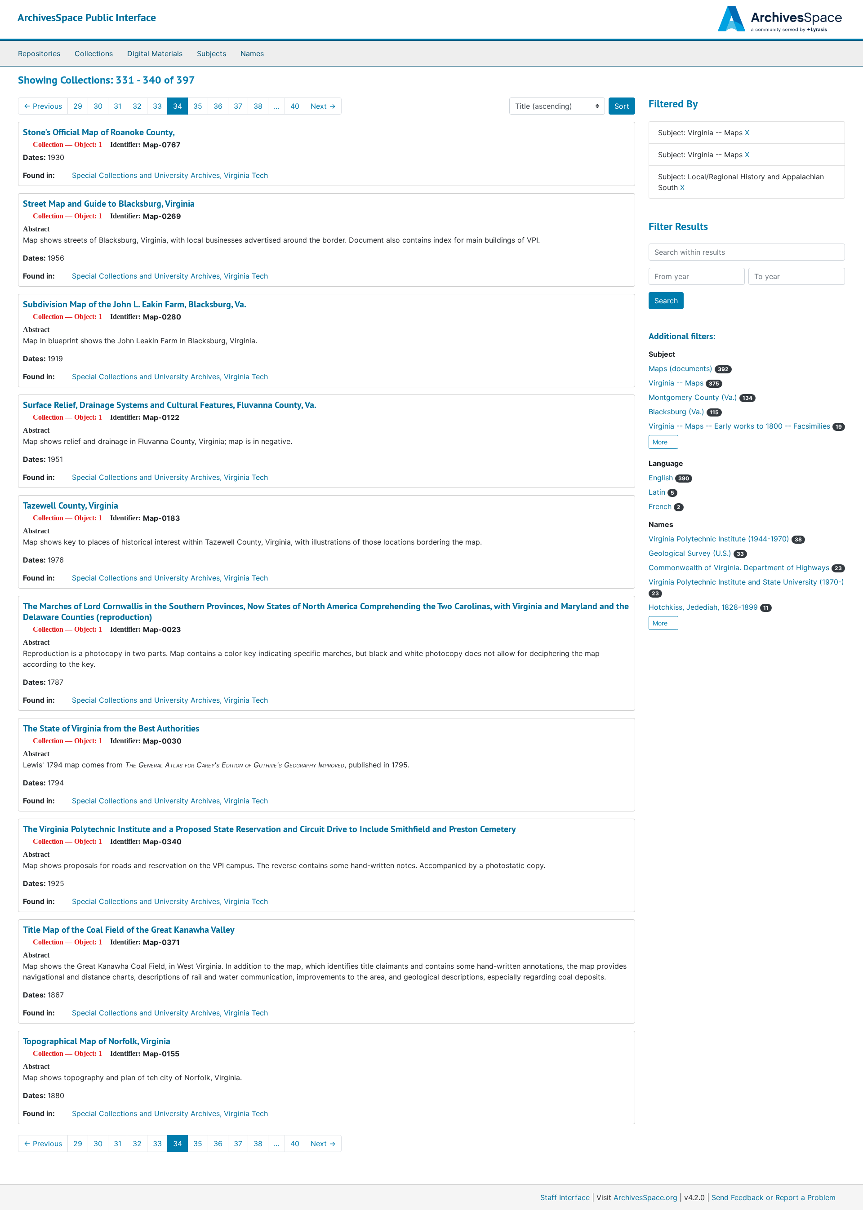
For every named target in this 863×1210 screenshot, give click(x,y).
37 (238, 106)
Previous (43, 106)
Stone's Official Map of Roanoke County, (99, 132)
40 (294, 106)
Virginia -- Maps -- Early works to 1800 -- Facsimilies (745, 425)
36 (218, 106)
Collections (94, 53)
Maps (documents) (689, 368)
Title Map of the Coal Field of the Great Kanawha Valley (129, 929)
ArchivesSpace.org (645, 1197)
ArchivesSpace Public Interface (87, 17)
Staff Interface (565, 1197)
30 (97, 106)
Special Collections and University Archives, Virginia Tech (170, 175)
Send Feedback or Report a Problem (774, 1197)
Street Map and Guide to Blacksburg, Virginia (109, 203)
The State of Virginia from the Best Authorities (111, 728)
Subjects (211, 53)
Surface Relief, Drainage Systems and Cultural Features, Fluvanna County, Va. (169, 405)
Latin (661, 492)
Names (252, 53)
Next (323, 106)
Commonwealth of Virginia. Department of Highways (745, 567)
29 (77, 106)
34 (177, 106)
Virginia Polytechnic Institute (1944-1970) (725, 538)
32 (137, 106)
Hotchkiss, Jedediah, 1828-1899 (709, 607)
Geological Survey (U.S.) (696, 553)
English (669, 477)
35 (197, 106)
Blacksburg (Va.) (684, 411)
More (661, 442)
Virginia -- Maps (684, 382)
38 (258, 106)
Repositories (39, 53)
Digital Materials (154, 53)
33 (157, 106)
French (665, 506)
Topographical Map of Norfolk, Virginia (96, 1041)
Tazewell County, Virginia (70, 505)
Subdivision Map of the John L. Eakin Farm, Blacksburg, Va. (134, 304)
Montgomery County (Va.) (700, 397)
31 (117, 106)
